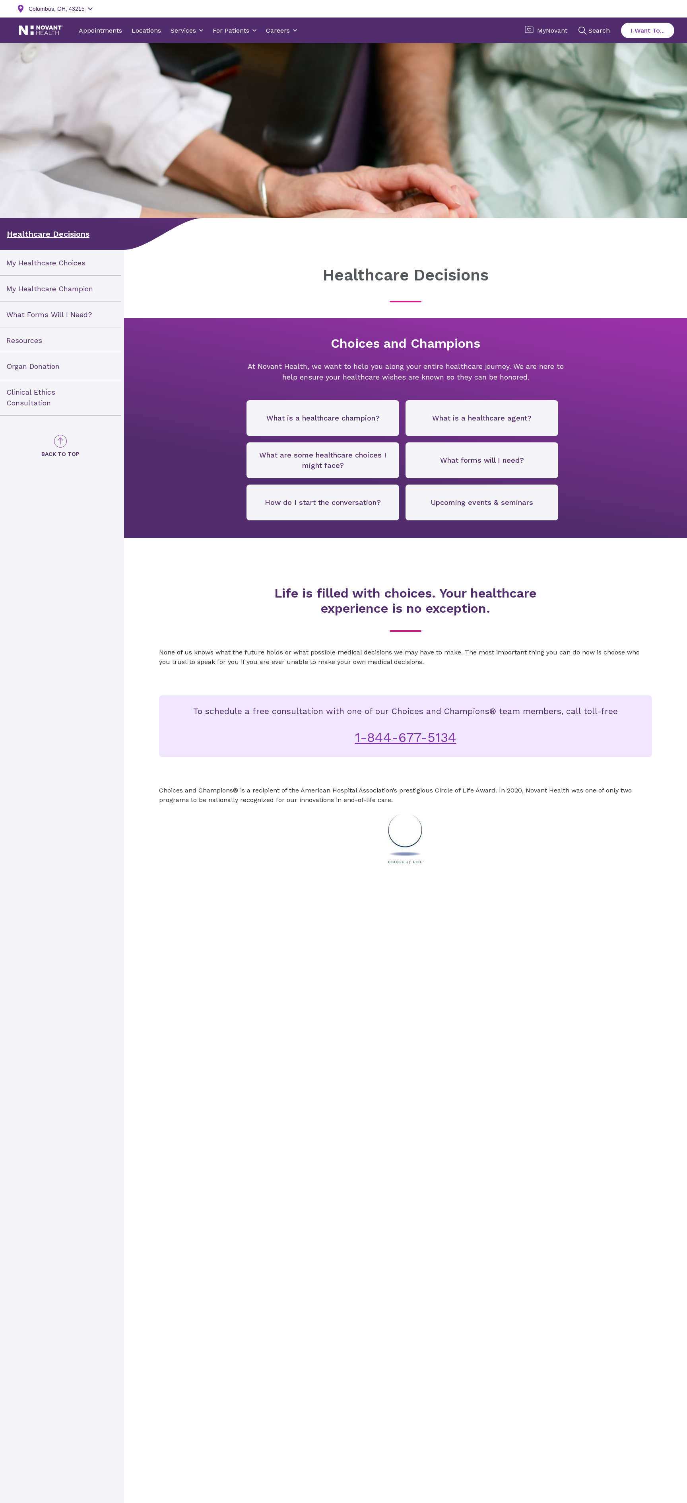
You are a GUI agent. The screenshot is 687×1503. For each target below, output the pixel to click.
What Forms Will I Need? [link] (49, 314)
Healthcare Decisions (48, 234)
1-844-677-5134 (405, 737)
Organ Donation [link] (33, 366)
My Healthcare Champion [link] (49, 288)
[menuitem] (60, 263)
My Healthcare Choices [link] (45, 263)
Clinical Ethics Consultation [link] (30, 397)
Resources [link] (24, 340)
